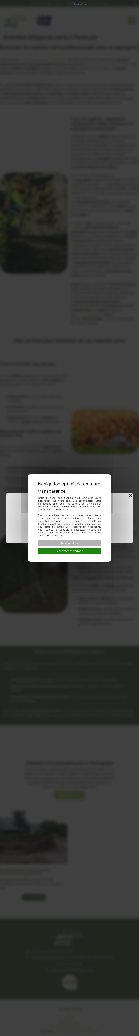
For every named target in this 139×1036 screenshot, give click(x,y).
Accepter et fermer (69, 551)
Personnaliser (69, 543)
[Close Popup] (130, 495)
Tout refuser (81, 4)
